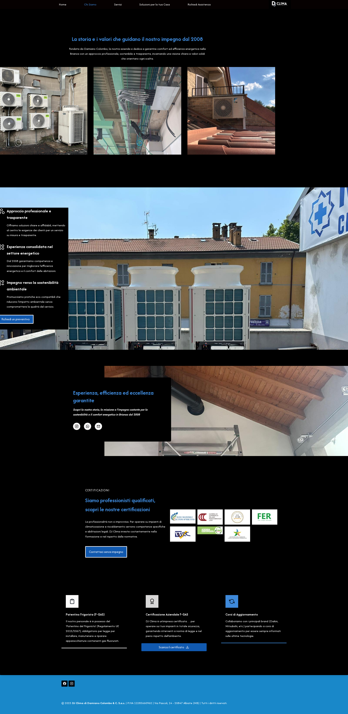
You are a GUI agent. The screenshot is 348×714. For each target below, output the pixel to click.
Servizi (118, 4)
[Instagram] (72, 684)
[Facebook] (64, 684)
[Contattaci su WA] (87, 426)
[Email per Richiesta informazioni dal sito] (98, 426)
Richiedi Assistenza (199, 4)
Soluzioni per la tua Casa (154, 4)
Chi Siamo (90, 4)
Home (62, 4)
